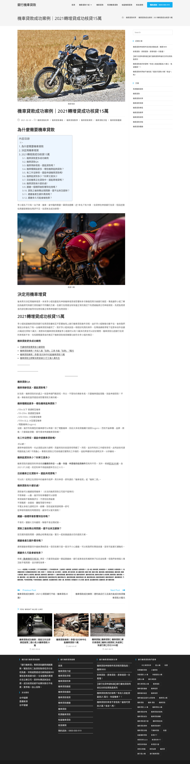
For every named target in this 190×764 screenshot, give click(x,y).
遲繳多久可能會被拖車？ (40, 197)
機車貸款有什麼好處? (37, 183)
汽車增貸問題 (28, 580)
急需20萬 (140, 679)
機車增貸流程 (90, 575)
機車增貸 (37, 575)
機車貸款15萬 (33, 577)
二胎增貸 (62, 569)
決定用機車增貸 (30, 150)
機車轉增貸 (118, 577)
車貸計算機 (141, 749)
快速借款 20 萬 (142, 675)
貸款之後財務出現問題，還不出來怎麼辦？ (49, 190)
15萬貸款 (25, 569)
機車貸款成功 (62, 577)
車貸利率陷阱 (142, 744)
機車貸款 (113, 575)
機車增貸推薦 (60, 575)
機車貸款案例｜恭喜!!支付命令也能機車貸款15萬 (42, 354)
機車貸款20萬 (157, 707)
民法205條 (114, 463)
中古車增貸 (31, 569)
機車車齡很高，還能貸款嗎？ (41, 165)
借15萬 (89, 569)
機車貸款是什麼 (81, 577)
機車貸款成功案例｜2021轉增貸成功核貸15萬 (156, 17)
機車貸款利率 (43, 120)
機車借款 (102, 572)
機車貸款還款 (64, 691)
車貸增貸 (68, 580)
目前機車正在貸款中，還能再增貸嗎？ (45, 179)
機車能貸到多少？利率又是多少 (42, 176)
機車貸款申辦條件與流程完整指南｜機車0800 (150, 47)
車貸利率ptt (156, 740)
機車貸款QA (32, 161)
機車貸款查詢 (91, 577)
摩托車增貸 (71, 572)
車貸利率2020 (142, 740)
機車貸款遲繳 (64, 702)
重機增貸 (102, 580)
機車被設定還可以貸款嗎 (146, 698)
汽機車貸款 (155, 730)
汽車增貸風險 (37, 580)
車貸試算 (153, 749)
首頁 (60, 665)
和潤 (166, 665)
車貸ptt (154, 735)
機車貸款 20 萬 (142, 707)
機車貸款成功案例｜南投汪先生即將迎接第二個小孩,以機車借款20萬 (34, 642)
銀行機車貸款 (26, 5)
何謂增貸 (68, 569)
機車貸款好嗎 (52, 577)
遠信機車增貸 (94, 580)
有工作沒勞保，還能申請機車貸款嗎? (45, 172)
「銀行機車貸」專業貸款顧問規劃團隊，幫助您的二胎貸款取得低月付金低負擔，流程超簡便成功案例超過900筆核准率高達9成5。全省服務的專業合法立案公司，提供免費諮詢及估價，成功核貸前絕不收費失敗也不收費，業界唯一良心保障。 (36, 676)
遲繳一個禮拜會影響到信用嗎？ (42, 186)
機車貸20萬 (163, 698)
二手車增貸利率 (53, 569)
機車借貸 (117, 572)
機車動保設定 (142, 693)
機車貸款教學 (72, 120)
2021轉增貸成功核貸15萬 (35, 154)
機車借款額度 (109, 572)
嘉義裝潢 (23, 701)
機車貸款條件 (109, 577)
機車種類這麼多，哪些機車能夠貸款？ (45, 168)
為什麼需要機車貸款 (32, 146)
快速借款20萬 (157, 675)
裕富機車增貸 (53, 580)
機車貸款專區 (57, 120)
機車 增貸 (88, 572)
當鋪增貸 (45, 580)
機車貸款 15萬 (24, 577)
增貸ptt (43, 572)
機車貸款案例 (86, 120)
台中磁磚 (23, 697)
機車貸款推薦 (71, 577)
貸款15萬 (61, 580)
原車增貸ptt (103, 569)
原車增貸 (95, 569)
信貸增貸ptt (82, 569)
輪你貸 (87, 580)
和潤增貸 (111, 569)
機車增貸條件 (81, 575)
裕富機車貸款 (64, 719)
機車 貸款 (95, 572)
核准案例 (62, 725)
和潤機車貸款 (138, 89)
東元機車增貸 (80, 572)
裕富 (164, 730)
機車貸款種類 (115, 120)
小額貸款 (64, 572)
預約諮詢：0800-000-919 (69, 730)
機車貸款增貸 (43, 577)
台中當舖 (23, 705)
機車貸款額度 (64, 686)
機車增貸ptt (52, 575)
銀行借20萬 (141, 754)
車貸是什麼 (155, 744)
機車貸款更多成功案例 (37, 158)
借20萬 (157, 665)
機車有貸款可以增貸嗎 (102, 575)
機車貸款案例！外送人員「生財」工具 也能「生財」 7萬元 (47, 350)
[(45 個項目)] (137, 664)
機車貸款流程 (101, 120)
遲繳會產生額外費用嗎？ (40, 194)
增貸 (38, 572)
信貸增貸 (75, 569)
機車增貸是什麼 (71, 575)
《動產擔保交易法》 (31, 558)
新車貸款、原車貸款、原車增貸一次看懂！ (149, 51)
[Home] (123, 17)
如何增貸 (58, 572)
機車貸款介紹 (64, 671)
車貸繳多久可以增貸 (77, 580)
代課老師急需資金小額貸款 (32, 347)
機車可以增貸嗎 (29, 575)
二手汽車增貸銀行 (42, 569)
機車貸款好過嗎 (156, 712)
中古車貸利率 (146, 665)
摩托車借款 (152, 679)
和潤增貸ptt (118, 569)
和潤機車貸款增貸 (31, 572)
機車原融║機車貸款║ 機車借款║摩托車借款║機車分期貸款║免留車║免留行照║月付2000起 (108, 642)
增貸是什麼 (50, 572)
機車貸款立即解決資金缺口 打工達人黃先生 (40, 358)
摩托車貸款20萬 (143, 684)
